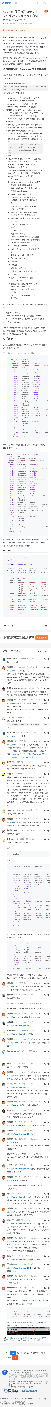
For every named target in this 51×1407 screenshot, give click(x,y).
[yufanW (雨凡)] (3, 1194)
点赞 (45, 651)
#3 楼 (9, 703)
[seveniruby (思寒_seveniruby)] (3, 689)
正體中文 (21, 1387)
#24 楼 (10, 1105)
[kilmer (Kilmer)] (3, 840)
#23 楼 (10, 1087)
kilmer (16, 986)
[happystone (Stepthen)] (3, 811)
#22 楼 (10, 1075)
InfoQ (41, 1381)
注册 (36, 3)
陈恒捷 (5, 23)
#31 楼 (10, 1197)
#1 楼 (9, 670)
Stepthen (11, 810)
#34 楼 (10, 1241)
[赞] (48, 659)
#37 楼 (10, 1279)
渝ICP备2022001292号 (33, 1399)
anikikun (16, 736)
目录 (44, 38)
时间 (39, 651)
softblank (18, 1125)
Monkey (11, 658)
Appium (8, 11)
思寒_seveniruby (15, 688)
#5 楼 (9, 736)
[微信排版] (46, 625)
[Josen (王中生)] (3, 1064)
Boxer (10, 1110)
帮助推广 (30, 1372)
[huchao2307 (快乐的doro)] (3, 831)
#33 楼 (10, 1223)
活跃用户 (17, 1370)
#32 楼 (10, 1212)
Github (17, 1372)
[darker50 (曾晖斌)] (3, 995)
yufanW (17, 1212)
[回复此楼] (44, 659)
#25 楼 (10, 1134)
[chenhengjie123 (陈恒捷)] (46, 11)
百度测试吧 (37, 1383)
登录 (45, 3)
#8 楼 (9, 822)
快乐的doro (12, 830)
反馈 (10, 1372)
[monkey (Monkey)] (3, 659)
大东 (9, 717)
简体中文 (12, 1387)
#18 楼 (10, 1043)
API (23, 1372)
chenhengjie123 (20, 765)
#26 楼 (10, 1125)
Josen (16, 1075)
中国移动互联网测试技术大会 (34, 1370)
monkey (16, 670)
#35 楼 (10, 1259)
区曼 (9, 773)
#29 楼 (10, 1168)
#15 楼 (10, 1017)
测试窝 (29, 1383)
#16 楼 (10, 1025)
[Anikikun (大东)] (3, 718)
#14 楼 (10, 1034)
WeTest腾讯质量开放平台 (27, 1381)
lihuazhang (18, 822)
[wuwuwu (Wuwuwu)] (3, 1051)
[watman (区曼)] (3, 774)
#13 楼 (10, 986)
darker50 (18, 1017)
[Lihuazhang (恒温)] (3, 763)
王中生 (10, 1063)
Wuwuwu (11, 1051)
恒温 (9, 762)
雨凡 (9, 1193)
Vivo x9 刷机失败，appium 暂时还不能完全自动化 (25, 1339)
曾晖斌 (10, 994)
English (29, 1387)
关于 (10, 1370)
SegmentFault (18, 1383)
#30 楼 (10, 1180)
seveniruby (18, 703)
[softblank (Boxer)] (3, 1111)
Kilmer (10, 839)
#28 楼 (10, 1142)
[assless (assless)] (3, 1288)
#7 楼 (9, 765)
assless (10, 1287)
